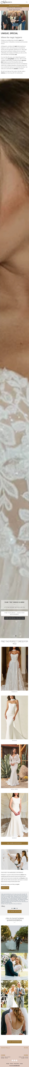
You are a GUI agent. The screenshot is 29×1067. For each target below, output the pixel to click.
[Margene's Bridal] (6, 2)
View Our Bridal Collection (14, 618)
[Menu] (27, 2)
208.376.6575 (16, 10)
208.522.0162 (18, 8)
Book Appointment (14, 5)
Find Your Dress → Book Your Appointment (14, 613)
